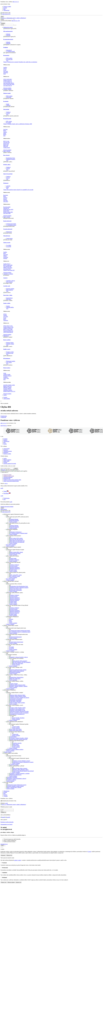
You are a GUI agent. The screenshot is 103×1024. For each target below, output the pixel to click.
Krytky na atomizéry (24, 712)
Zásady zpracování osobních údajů (11, 481)
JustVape (5, 197)
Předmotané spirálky (10, 361)
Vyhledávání (3, 417)
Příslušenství (5, 183)
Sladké (7, 104)
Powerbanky (19, 700)
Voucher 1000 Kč (7, 388)
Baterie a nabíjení (6, 339)
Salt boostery (19, 590)
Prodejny (5, 440)
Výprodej (5, 796)
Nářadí (14, 736)
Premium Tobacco (7, 375)
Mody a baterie (6, 217)
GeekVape (5, 257)
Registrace (5, 449)
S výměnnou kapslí (10, 51)
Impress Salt (6, 143)
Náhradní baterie (6, 235)
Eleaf (4, 73)
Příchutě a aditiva (6, 164)
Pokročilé (8, 35)
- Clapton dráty (15, 734)
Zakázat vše (18, 882)
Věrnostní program (7, 451)
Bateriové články (10, 342)
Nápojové (16, 600)
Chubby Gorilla (6, 374)
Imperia (5, 199)
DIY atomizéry (9, 282)
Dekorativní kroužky (24, 711)
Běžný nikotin (9, 96)
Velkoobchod (6, 10)
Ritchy (4, 134)
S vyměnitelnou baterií (11, 225)
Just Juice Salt (6, 142)
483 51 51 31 (16, 1)
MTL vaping (9, 121)
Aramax (5, 132)
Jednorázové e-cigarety (28, 762)
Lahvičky (8, 186)
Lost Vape (5, 71)
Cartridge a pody (6, 285)
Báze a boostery (6, 155)
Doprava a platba (7, 6)
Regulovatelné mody (7, 220)
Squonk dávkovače (23, 739)
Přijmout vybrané (11, 882)
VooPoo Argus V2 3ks (8, 327)
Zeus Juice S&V (7, 213)
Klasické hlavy (9, 298)
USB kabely (18, 701)
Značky (5, 395)
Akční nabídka (6, 398)
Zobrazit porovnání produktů (7, 506)
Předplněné (5, 47)
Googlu (89, 851)
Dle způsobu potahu (7, 118)
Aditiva (15, 602)
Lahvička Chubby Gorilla (9, 385)
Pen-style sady (9, 59)
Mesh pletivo (19, 730)
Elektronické (9, 231)
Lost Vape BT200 (7, 266)
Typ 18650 (8, 245)
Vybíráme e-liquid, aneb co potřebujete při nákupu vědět (17, 123)
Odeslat (16, 468)
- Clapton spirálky (16, 726)
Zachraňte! (14, 777)
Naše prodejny (4, 509)
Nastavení (3, 855)
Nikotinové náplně (7, 93)
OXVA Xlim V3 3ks (8, 325)
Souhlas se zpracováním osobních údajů (12, 479)
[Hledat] (14, 19)
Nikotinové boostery (10, 159)
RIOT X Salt (6, 141)
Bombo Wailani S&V (8, 212)
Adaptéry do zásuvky (24, 697)
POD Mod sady (20, 542)
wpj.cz (6, 483)
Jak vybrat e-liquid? (10, 578)
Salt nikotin (8, 97)
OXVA (5, 68)
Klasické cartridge (10, 288)
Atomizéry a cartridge (8, 273)
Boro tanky (20, 663)
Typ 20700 (8, 246)
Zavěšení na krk (9, 353)
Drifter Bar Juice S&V (8, 209)
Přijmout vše (9, 855)
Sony (4, 379)
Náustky (8, 306)
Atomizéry (5, 277)
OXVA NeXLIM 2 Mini (8, 84)
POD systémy (9, 58)
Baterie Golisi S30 (7, 386)
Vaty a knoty (9, 362)
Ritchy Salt (5, 145)
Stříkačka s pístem (7, 387)
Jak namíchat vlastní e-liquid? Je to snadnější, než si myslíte (18, 189)
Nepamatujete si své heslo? (6, 824)
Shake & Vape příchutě (7, 173)
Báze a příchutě (6, 151)
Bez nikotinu (5, 101)
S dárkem (13, 779)
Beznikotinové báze (10, 158)
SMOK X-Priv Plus (7, 267)
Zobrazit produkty (7, 88)
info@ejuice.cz (4, 425)
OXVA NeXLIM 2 (7, 79)
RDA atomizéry (23, 661)
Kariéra (5, 443)
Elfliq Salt (5, 146)
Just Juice (5, 129)
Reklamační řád (6, 478)
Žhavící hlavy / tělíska (7, 295)
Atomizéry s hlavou (10, 280)
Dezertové (17, 567)
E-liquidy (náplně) (7, 89)
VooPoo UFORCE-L (8, 328)
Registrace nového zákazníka (7, 822)
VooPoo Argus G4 (7, 80)
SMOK (5, 255)
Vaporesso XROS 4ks (8, 330)
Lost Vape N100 (7, 269)
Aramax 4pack (6, 147)
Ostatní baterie (9, 238)
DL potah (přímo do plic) (8, 39)
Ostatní (15, 569)
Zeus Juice (5, 201)
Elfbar (4, 133)
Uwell (4, 70)
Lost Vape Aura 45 (7, 85)
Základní (8, 34)
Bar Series (5, 195)
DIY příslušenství (6, 358)
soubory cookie (17, 860)
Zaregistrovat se (4, 844)
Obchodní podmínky (8, 477)
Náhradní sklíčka (10, 307)
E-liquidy (16, 764)
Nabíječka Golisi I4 (7, 390)
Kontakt (5, 7)
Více (7, 60)
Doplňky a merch (6, 349)
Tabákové (8, 105)
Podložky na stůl (21, 710)
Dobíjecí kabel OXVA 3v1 (9, 391)
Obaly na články (21, 702)
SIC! (4, 135)
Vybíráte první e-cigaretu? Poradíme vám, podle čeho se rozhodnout (20, 62)
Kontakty (5, 438)
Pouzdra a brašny (10, 352)
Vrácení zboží (6, 448)
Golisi (4, 373)
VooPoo (5, 67)
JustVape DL (6, 208)
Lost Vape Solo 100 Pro (8, 83)
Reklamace (5, 452)
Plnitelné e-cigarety (25, 760)
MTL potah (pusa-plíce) (8, 31)
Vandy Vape (6, 378)
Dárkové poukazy (6, 367)
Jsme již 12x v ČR (15, 20)
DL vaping (8, 122)
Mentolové (17, 568)
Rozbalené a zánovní (21, 778)
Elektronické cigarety (8, 27)
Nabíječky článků (10, 343)
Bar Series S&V (7, 207)
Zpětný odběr (6, 461)
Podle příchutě (6, 109)
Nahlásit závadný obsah (8, 476)
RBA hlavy (8, 299)
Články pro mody (6, 242)
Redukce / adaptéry (23, 686)
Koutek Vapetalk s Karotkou (18, 717)
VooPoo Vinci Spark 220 (8, 270)
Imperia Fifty (6, 210)
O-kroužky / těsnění (23, 738)
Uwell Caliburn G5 (7, 81)
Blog (4, 9)
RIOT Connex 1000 (7, 265)
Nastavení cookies (7, 474)
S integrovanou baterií (11, 223)
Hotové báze (19, 588)
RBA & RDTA (9, 290)
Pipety (7, 187)
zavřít (2, 845)
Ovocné (8, 113)
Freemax (5, 258)
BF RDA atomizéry (26, 662)
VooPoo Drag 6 (6, 263)
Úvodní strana (4, 416)
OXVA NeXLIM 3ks (8, 332)
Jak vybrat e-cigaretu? (11, 544)
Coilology (5, 377)
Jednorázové (9, 50)
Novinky (5, 397)
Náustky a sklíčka (6, 303)
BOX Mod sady (21, 540)
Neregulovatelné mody (7, 229)
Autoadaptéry (19, 698)
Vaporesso (5, 72)
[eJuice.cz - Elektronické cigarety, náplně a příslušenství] (13, 18)
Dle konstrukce (6, 55)
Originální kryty (21, 714)
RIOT (4, 130)
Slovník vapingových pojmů (9, 463)
